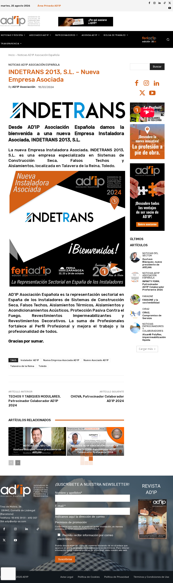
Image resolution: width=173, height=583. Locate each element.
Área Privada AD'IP (49, 5)
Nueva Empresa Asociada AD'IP (61, 360)
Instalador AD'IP (30, 360)
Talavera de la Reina (22, 366)
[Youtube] (169, 8)
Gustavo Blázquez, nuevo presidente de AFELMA (37, 451)
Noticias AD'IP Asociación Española (38, 55)
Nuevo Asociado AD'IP (96, 360)
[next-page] (17, 462)
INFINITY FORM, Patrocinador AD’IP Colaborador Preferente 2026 (95, 451)
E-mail (60, 505)
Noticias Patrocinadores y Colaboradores (153, 327)
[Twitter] (169, 3)
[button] (168, 39)
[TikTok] (164, 3)
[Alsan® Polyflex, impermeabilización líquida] (135, 328)
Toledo (42, 366)
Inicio (11, 55)
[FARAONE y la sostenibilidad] (135, 299)
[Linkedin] (159, 3)
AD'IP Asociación (23, 86)
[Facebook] (149, 3)
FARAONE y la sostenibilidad (150, 301)
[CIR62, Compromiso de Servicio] (135, 313)
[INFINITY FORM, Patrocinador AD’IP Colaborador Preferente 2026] (95, 441)
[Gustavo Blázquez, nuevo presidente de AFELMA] (37, 441)
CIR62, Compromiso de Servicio (151, 315)
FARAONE (147, 296)
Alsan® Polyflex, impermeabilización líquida (154, 337)
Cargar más (146, 349)
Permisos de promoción (71, 522)
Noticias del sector (36, 446)
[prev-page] (11, 462)
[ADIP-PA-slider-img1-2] (85, 21)
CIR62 (145, 309)
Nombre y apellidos (68, 492)
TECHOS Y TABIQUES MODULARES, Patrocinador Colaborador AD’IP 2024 (34, 401)
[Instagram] (154, 3)
